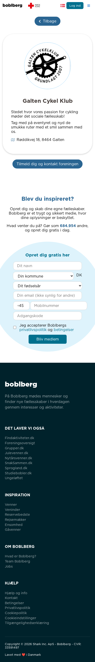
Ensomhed (14, 525)
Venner (11, 504)
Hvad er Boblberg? (20, 556)
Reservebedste (17, 514)
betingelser (64, 330)
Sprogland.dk (16, 468)
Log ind (75, 5)
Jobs (9, 566)
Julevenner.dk (16, 453)
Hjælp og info (16, 593)
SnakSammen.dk (18, 463)
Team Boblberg (17, 561)
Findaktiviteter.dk (19, 438)
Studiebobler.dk (18, 473)
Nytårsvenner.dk (18, 458)
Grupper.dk (14, 448)
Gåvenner (13, 529)
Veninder (12, 510)
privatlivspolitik (33, 330)
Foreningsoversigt (20, 443)
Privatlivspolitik (17, 608)
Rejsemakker (15, 519)
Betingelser (14, 603)
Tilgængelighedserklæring (27, 623)
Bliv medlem (47, 339)
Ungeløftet (14, 478)
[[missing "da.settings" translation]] (62, 5)
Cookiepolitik (16, 613)
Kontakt (11, 598)
